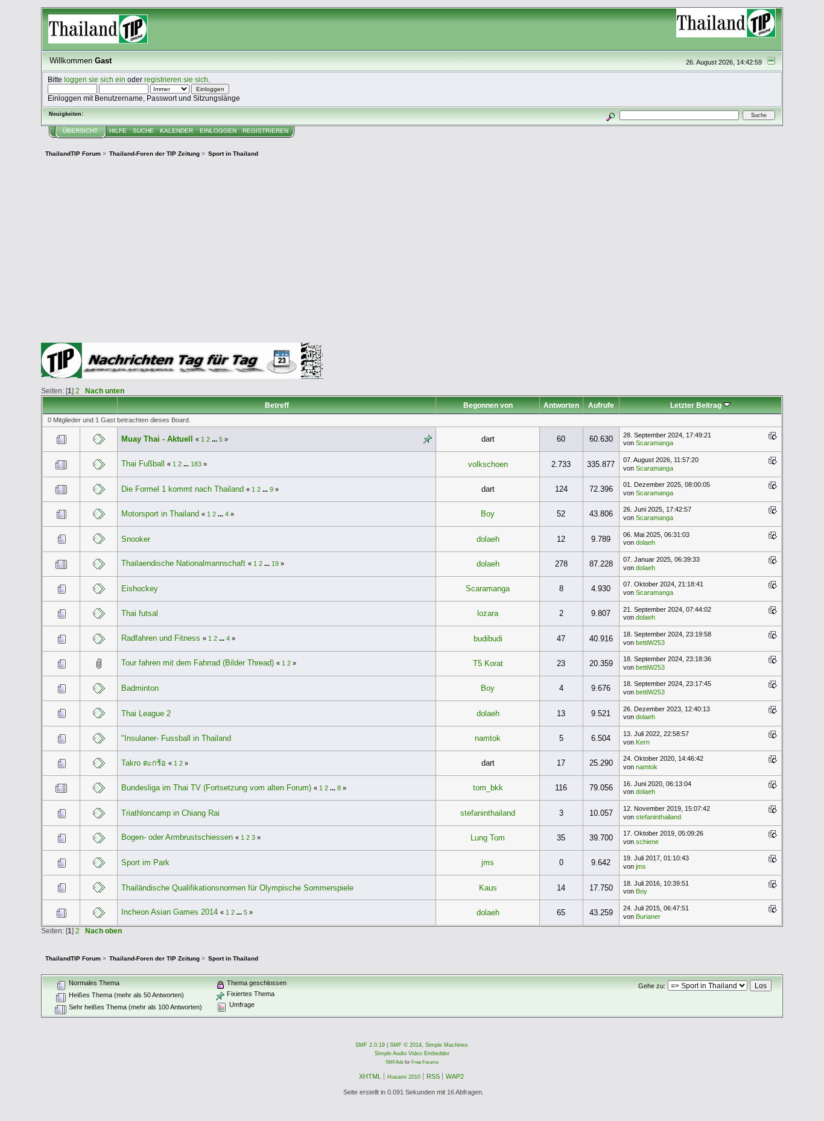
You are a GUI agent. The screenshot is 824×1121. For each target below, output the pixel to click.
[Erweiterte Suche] (610, 115)
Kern (643, 742)
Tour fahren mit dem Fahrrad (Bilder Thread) (197, 662)
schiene (647, 841)
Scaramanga (654, 442)
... (215, 439)
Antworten (561, 405)
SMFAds (394, 1062)
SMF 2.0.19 (370, 1045)
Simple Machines (446, 1045)
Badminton (140, 688)
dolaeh (488, 539)
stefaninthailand (487, 813)
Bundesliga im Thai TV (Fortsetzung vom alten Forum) (216, 787)
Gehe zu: (651, 985)
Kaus (488, 887)
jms (487, 862)
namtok (488, 738)
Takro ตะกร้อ (144, 762)
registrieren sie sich (176, 79)
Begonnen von (488, 405)
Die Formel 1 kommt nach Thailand (182, 489)
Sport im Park (145, 862)
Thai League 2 (146, 713)
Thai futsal (139, 613)
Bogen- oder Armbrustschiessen (177, 837)
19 (275, 563)
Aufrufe (601, 405)
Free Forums (425, 1062)
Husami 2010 (403, 1077)
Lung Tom (488, 837)
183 (196, 464)
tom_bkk (488, 787)
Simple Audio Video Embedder (412, 1053)
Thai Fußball (143, 463)
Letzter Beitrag (696, 405)
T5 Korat (488, 663)
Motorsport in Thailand (160, 513)
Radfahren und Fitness (160, 638)
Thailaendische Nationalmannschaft (183, 563)
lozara (487, 613)
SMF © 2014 (406, 1045)
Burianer (648, 916)
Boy (488, 513)
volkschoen (488, 464)
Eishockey (139, 588)
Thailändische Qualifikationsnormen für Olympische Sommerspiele (237, 887)
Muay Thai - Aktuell (157, 438)
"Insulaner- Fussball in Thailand (176, 738)
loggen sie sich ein (94, 79)
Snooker (135, 539)
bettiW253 (650, 642)
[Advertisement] (412, 252)
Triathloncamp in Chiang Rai (170, 813)
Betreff (277, 405)
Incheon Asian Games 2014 (169, 911)
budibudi (488, 638)
